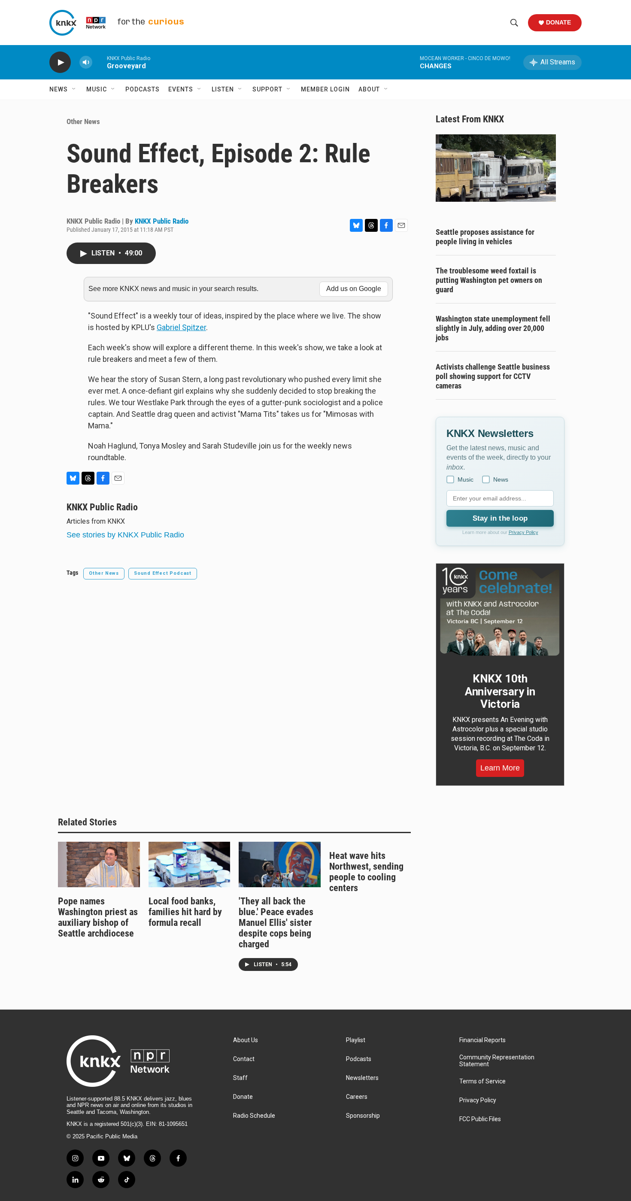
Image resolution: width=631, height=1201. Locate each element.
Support (267, 89)
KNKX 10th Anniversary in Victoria (500, 691)
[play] (60, 62)
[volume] (86, 62)
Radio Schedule (254, 1116)
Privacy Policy (523, 532)
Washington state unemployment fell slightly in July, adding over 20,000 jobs (493, 328)
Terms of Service (482, 1081)
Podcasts (142, 89)
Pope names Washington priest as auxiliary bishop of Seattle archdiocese (98, 917)
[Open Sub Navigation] (74, 89)
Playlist (355, 1040)
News (58, 89)
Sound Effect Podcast (162, 573)
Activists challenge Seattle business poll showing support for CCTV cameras (493, 376)
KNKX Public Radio (161, 221)
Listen (223, 89)
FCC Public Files (480, 1119)
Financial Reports (482, 1040)
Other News (83, 121)
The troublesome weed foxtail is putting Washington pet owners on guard (489, 280)
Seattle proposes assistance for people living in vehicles (485, 236)
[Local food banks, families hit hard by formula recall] (190, 864)
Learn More (500, 768)
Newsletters (362, 1078)
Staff (240, 1078)
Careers (356, 1097)
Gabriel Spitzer (181, 327)
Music (96, 89)
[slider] (99, 62)
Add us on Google (353, 288)
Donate (558, 22)
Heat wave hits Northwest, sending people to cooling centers (366, 871)
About (369, 89)
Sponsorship (363, 1116)
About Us (245, 1040)
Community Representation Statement (496, 1061)
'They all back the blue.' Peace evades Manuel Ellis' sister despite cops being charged (276, 922)
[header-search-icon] (514, 23)
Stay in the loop (500, 518)
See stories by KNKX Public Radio (125, 535)
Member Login (325, 89)
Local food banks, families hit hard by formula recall (185, 912)
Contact (244, 1059)
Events (180, 89)
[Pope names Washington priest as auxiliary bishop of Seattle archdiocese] (99, 864)
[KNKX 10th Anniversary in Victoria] (500, 612)
